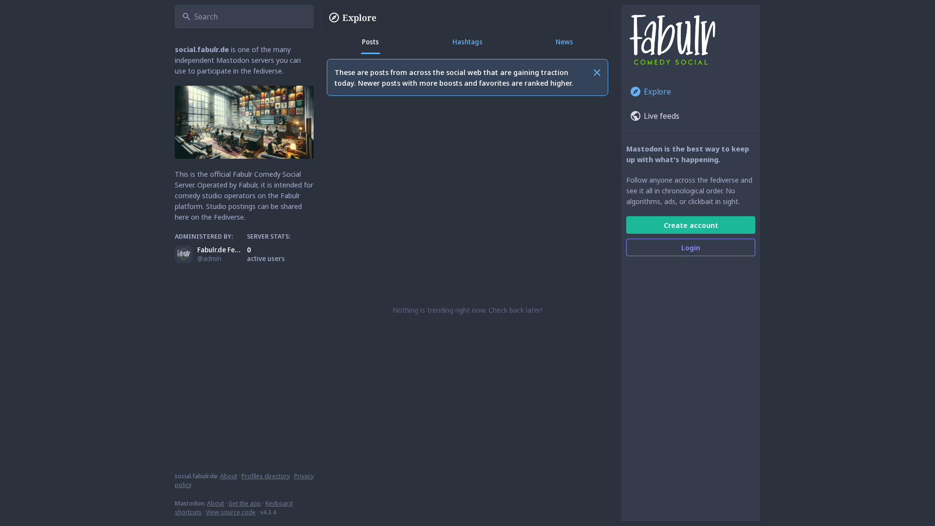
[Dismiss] (597, 72)
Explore (359, 17)
